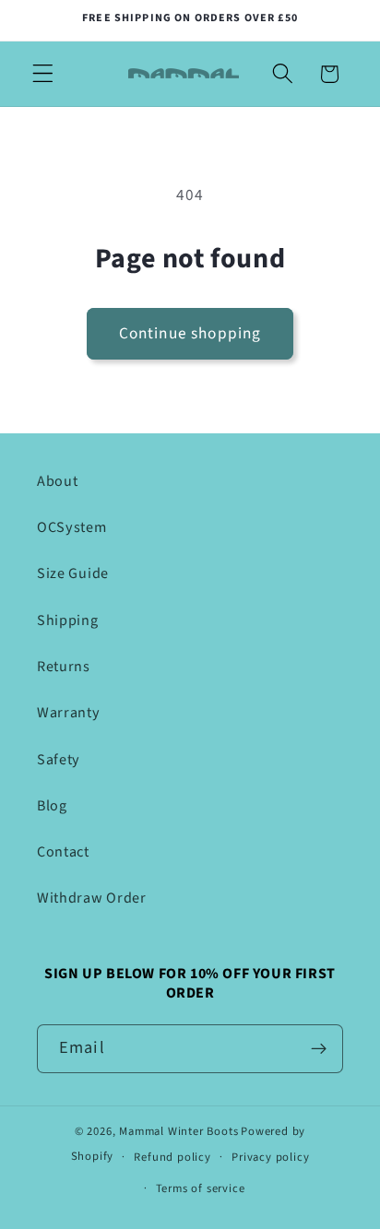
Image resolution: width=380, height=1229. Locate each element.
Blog (52, 806)
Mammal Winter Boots (178, 1131)
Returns (63, 666)
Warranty (69, 713)
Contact (63, 852)
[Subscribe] (318, 1049)
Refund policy (172, 1157)
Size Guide (73, 573)
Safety (58, 760)
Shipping (68, 620)
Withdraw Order (92, 898)
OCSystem (72, 527)
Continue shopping (190, 333)
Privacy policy (270, 1157)
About (57, 481)
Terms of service (200, 1188)
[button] (42, 74)
